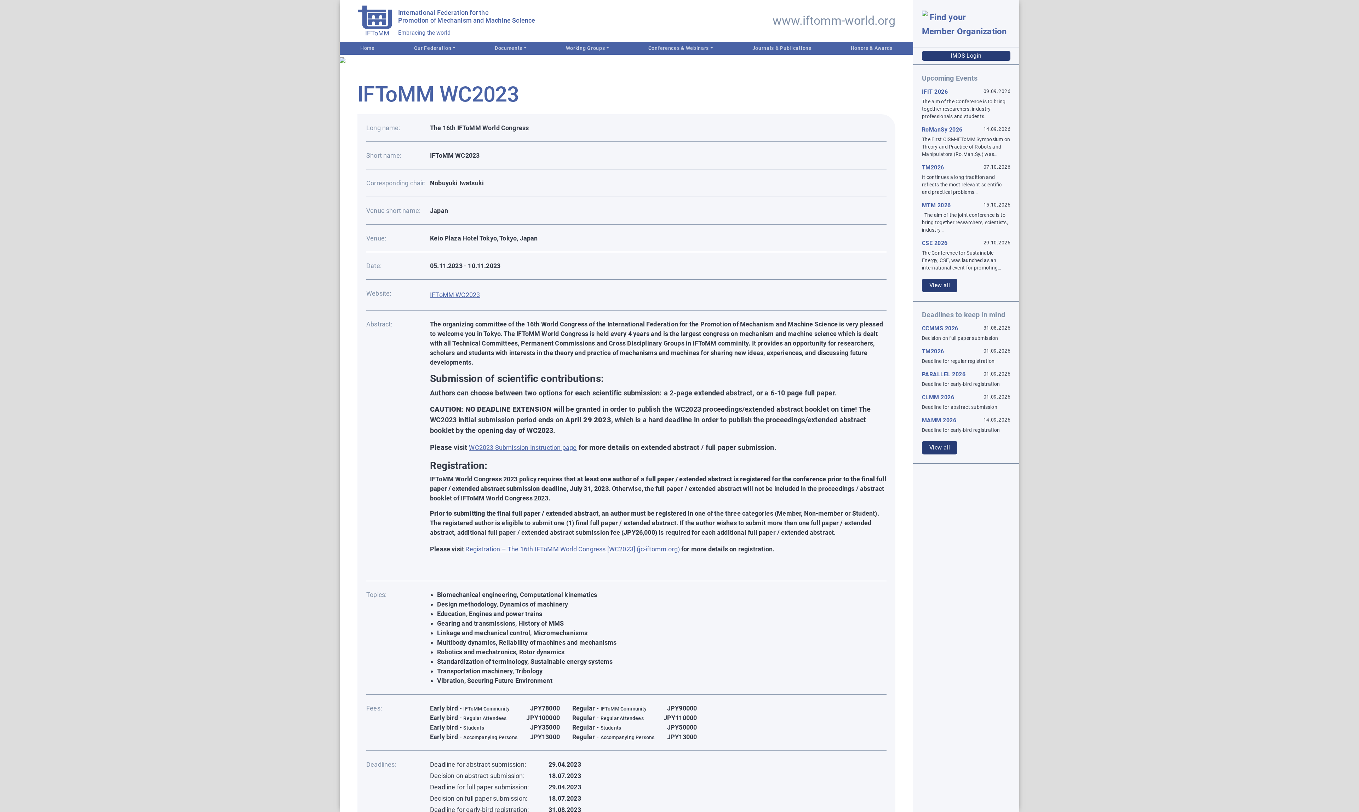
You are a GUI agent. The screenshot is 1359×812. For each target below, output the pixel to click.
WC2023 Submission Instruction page (523, 447)
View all (939, 285)
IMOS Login (966, 55)
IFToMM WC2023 (455, 294)
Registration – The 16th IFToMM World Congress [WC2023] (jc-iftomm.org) (572, 549)
